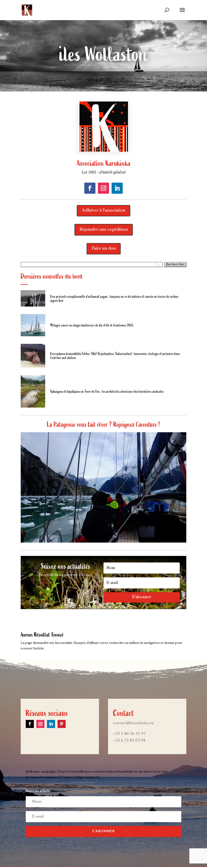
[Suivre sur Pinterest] (62, 724)
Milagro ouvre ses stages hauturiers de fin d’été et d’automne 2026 (91, 325)
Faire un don (104, 248)
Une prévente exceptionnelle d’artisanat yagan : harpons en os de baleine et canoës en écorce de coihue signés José (114, 298)
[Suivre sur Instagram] (103, 188)
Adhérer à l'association (103, 210)
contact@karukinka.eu (133, 723)
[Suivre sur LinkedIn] (117, 188)
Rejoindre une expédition (104, 229)
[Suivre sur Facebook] (89, 188)
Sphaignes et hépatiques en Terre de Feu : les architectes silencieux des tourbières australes (107, 391)
